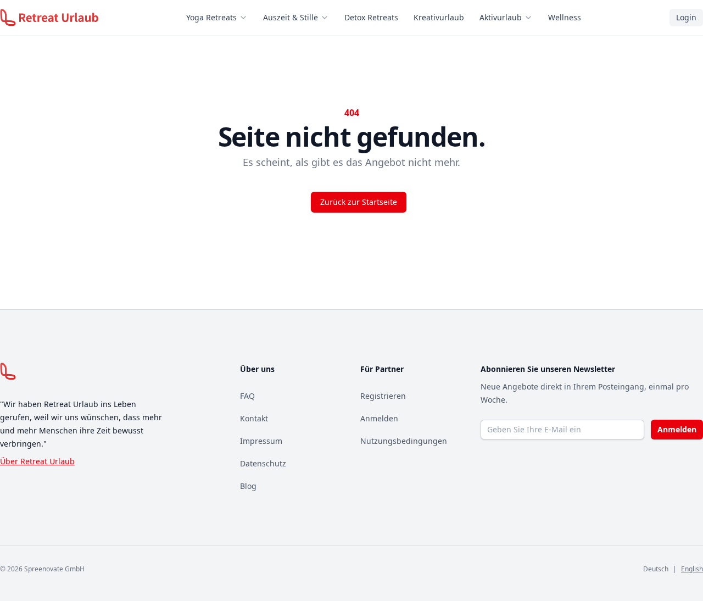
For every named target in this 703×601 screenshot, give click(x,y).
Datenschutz (263, 463)
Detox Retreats (371, 17)
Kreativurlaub (439, 17)
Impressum (261, 441)
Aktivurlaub (500, 17)
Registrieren (383, 396)
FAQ (247, 396)
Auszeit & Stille (290, 17)
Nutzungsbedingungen (403, 441)
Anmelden (379, 418)
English (692, 569)
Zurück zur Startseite (358, 202)
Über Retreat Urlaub (37, 461)
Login (686, 17)
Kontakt (254, 418)
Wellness (564, 17)
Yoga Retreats (211, 17)
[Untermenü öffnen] (246, 17)
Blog (248, 486)
